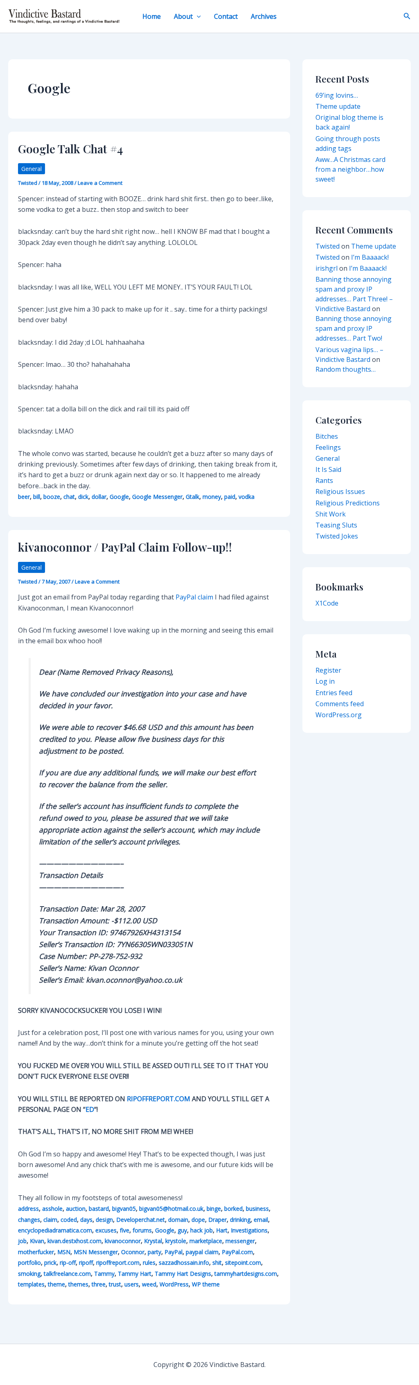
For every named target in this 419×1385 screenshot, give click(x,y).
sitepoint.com (243, 1262)
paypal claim (202, 1252)
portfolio (29, 1262)
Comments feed (339, 703)
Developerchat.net (140, 1219)
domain (178, 1219)
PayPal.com (237, 1252)
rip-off (68, 1262)
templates (31, 1284)
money (212, 497)
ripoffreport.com (118, 1262)
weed (149, 1284)
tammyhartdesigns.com (245, 1273)
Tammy (104, 1273)
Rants (324, 480)
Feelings (328, 447)
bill (36, 497)
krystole (175, 1241)
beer (24, 497)
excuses (106, 1230)
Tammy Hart (134, 1273)
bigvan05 (124, 1208)
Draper (217, 1219)
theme (56, 1284)
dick (83, 497)
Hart (222, 1230)
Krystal (153, 1241)
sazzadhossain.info (184, 1262)
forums (142, 1230)
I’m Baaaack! (370, 257)
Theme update (337, 106)
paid (229, 497)
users (131, 1284)
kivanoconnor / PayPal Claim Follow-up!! (125, 546)
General (31, 169)
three (99, 1284)
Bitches (326, 436)
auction (76, 1208)
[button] (197, 16)
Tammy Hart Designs (183, 1273)
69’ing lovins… (336, 95)
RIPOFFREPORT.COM (158, 1098)
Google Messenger (157, 497)
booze (51, 497)
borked (233, 1208)
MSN (63, 1252)
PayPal (173, 1252)
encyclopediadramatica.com (55, 1230)
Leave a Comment (100, 182)
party (154, 1252)
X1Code (326, 603)
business (257, 1208)
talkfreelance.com (67, 1273)
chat (69, 497)
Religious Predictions (347, 502)
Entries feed (333, 692)
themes (78, 1284)
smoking (29, 1273)
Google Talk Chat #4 (70, 148)
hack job (201, 1230)
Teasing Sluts (336, 525)
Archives (264, 16)
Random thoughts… (345, 369)
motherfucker (36, 1252)
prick (50, 1262)
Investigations (249, 1230)
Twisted (327, 246)
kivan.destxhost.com (74, 1241)
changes (29, 1219)
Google (119, 497)
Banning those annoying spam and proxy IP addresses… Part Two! (353, 328)
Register (328, 670)
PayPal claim (194, 597)
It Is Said (328, 469)
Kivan (37, 1241)
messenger (240, 1241)
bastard (99, 1208)
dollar (99, 497)
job (22, 1241)
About (183, 16)
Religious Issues (340, 491)
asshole (52, 1208)
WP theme (206, 1284)
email (261, 1219)
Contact (226, 16)
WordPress (174, 1284)
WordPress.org (338, 714)
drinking (240, 1219)
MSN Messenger (96, 1252)
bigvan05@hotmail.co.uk (171, 1208)
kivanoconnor (123, 1241)
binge (214, 1208)
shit (217, 1262)
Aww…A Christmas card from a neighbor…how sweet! (350, 169)
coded (69, 1219)
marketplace (205, 1241)
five (124, 1230)
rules (149, 1262)
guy (182, 1230)
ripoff (86, 1262)
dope (198, 1219)
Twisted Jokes (336, 536)
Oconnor (132, 1252)
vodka (247, 497)
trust (115, 1284)
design (104, 1219)
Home (151, 16)
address (28, 1208)
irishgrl (326, 268)
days (86, 1219)
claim (50, 1219)
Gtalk (192, 497)
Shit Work (330, 514)
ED (90, 1109)
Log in (325, 681)
